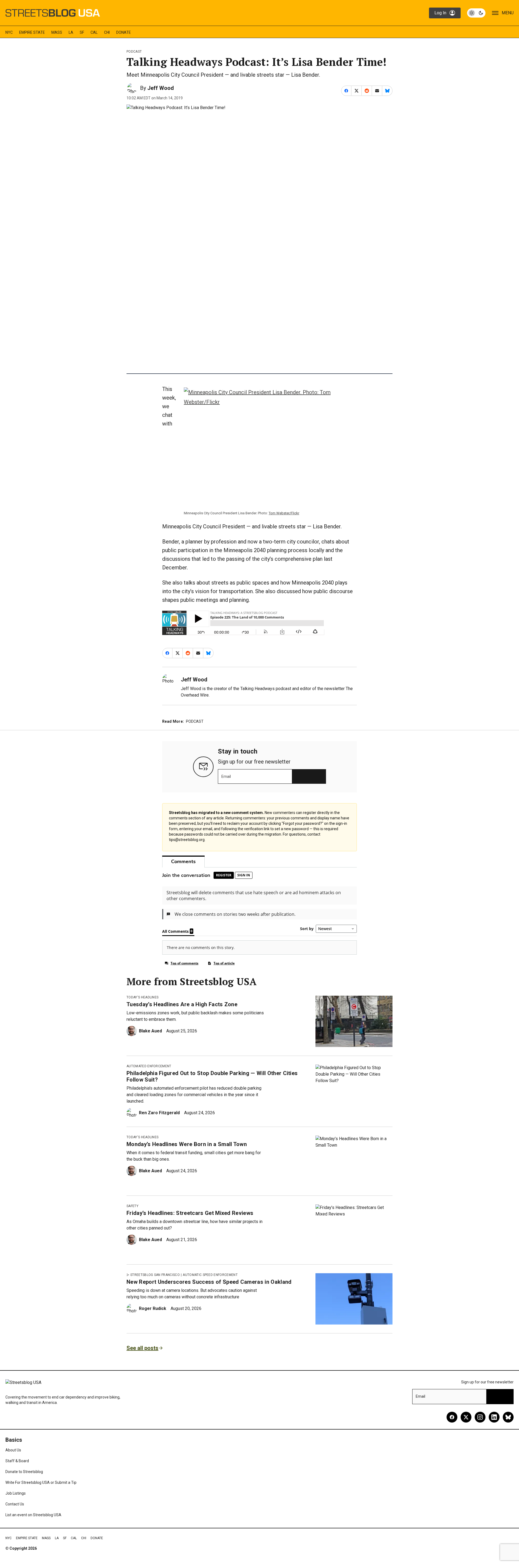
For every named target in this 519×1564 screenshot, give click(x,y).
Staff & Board (17, 1461)
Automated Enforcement (149, 1066)
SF (82, 32)
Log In (440, 12)
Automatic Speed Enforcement (210, 1274)
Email (226, 776)
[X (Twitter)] (466, 1417)
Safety (132, 1206)
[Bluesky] (508, 1417)
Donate (123, 32)
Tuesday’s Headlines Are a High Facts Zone (182, 1004)
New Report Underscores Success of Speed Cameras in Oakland (209, 1282)
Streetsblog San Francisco (155, 1274)
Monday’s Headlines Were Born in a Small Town (187, 1144)
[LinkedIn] (494, 1417)
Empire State (32, 32)
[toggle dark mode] (476, 13)
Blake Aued (150, 1030)
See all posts (142, 1348)
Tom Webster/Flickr (284, 513)
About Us (13, 1450)
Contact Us (14, 1504)
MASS (56, 32)
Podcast (134, 51)
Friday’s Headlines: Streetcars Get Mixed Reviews (190, 1213)
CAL (94, 32)
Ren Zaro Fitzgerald (159, 1112)
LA (71, 32)
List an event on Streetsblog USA (33, 1515)
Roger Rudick (152, 1308)
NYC (9, 32)
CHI (107, 32)
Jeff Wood (160, 88)
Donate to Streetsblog (24, 1472)
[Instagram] (480, 1417)
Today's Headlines (142, 997)
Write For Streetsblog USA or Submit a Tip (40, 1482)
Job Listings (15, 1493)
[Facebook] (452, 1417)
